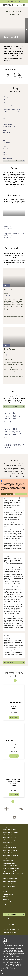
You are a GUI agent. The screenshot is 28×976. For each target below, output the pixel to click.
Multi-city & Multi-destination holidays (13, 873)
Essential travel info (8, 902)
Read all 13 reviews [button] (8, 662)
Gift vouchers (6, 907)
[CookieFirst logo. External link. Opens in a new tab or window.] (1, 481)
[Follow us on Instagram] (9, 924)
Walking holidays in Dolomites (10, 832)
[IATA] (6, 809)
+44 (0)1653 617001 (12, 1)
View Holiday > (14, 717)
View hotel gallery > (9, 359)
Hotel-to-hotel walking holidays (11, 868)
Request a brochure (8, 919)
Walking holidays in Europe (9, 835)
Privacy (5, 889)
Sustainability (6, 899)
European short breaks (9, 886)
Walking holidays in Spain (9, 853)
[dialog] (10, 109)
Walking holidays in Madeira (10, 842)
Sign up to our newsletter (10, 914)
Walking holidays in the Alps (10, 827)
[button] (26, 30)
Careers (5, 904)
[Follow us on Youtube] (13, 924)
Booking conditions (8, 894)
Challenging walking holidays (10, 863)
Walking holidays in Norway (10, 845)
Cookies (5, 891)
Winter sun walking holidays (10, 866)
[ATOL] (21, 809)
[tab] (14, 226)
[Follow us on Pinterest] (6, 924)
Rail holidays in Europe (8, 876)
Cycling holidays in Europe (9, 884)
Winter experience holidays (10, 878)
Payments (5, 896)
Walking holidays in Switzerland (11, 855)
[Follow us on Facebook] (3, 924)
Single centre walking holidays (10, 871)
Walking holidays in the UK (9, 858)
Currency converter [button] (10, 406)
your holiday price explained (15, 401)
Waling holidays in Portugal (9, 847)
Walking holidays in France (9, 837)
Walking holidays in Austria (9, 829)
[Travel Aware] (14, 817)
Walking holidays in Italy (9, 840)
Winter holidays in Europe (9, 881)
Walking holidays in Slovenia (10, 850)
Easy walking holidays (8, 860)
